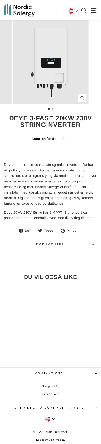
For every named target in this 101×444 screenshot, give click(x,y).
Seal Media (56, 439)
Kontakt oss (49, 373)
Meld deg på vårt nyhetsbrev (49, 407)
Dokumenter (50, 244)
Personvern (51, 394)
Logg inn (39, 138)
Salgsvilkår (50, 386)
